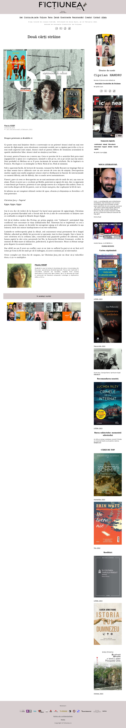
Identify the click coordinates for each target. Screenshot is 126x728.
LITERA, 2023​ (98, 428)
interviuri (97, 146)
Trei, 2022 (97, 548)
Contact (96, 17)
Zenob (56, 17)
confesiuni (98, 144)
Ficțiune (43, 17)
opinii (96, 149)
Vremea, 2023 (98, 693)
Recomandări (78, 17)
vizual (105, 144)
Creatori (88, 17)
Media (63, 719)
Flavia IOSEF (9, 126)
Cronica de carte (31, 17)
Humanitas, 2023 (99, 499)
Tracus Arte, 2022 (99, 346)
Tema (50, 17)
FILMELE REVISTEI (108, 246)
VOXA (105, 152)
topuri (104, 146)
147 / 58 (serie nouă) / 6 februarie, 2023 (19, 129)
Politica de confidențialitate (63, 716)
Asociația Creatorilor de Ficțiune (108, 83)
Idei (21, 17)
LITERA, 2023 (98, 299)
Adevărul (97, 374)
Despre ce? (97, 442)
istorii (115, 146)
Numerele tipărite (108, 141)
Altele (103, 17)
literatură (111, 144)
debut (110, 146)
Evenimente (66, 17)
